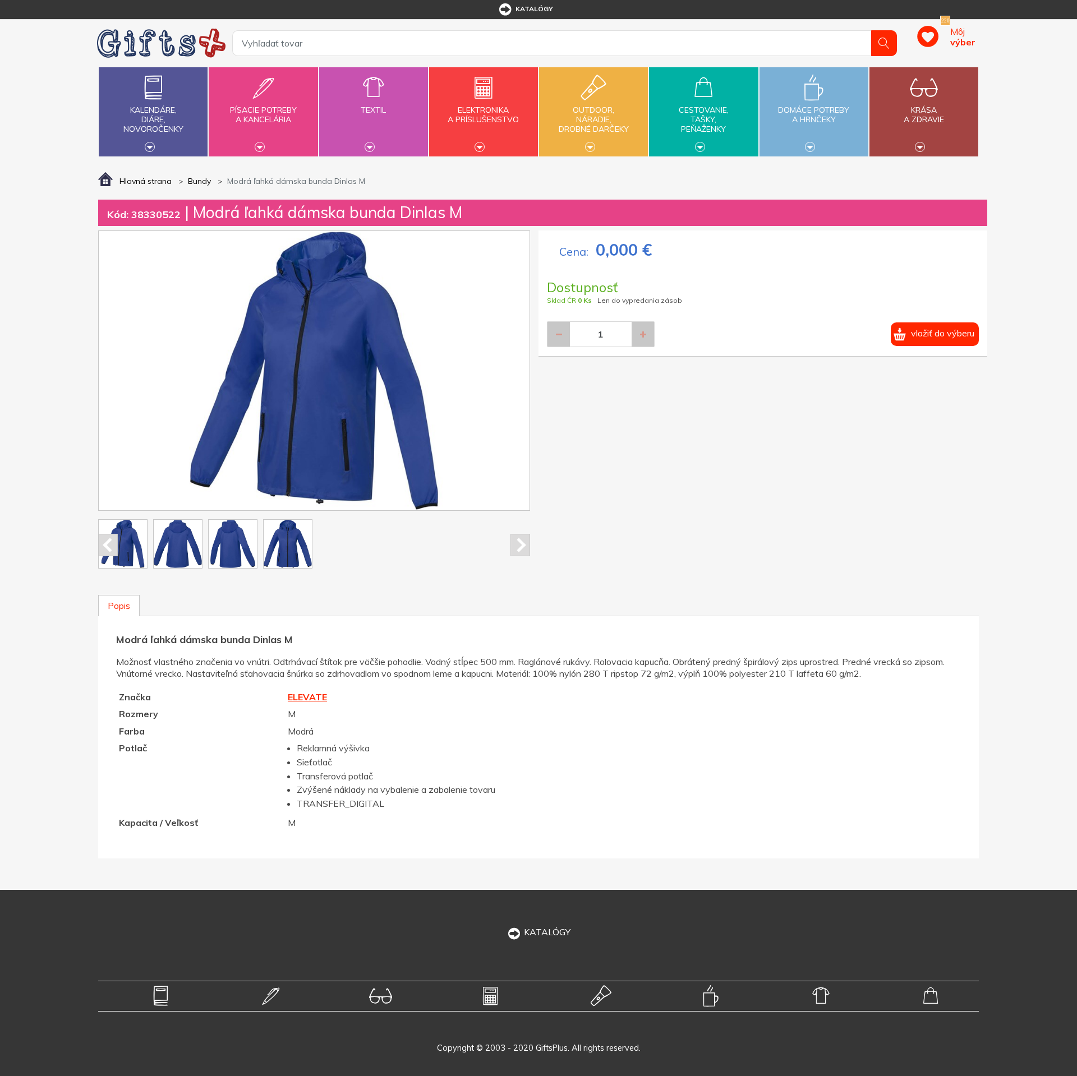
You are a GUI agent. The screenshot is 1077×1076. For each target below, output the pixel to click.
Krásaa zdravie (924, 114)
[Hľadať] (884, 43)
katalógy (534, 8)
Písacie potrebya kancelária (263, 114)
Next (520, 545)
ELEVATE (307, 697)
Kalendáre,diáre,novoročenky (153, 119)
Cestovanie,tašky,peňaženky (704, 119)
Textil (373, 110)
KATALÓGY (547, 932)
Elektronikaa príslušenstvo (483, 114)
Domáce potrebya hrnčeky (813, 114)
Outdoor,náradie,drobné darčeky (594, 119)
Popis (119, 605)
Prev (108, 545)
